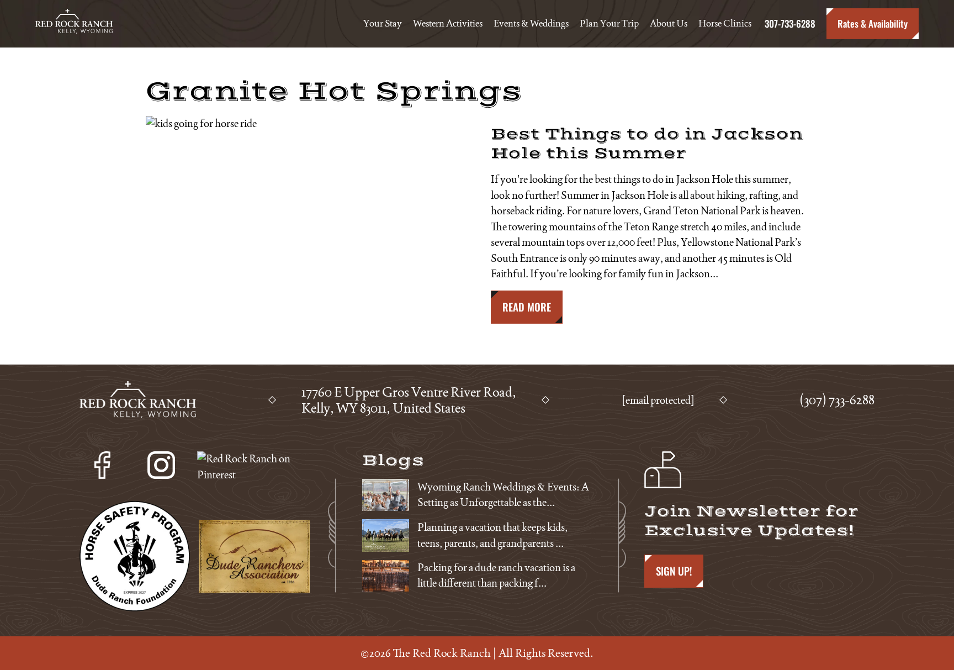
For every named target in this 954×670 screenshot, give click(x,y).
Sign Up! (674, 570)
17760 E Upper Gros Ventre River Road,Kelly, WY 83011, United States (408, 400)
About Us (668, 23)
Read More (526, 306)
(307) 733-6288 (837, 400)
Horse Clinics (724, 23)
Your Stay (382, 23)
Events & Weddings (531, 23)
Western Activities (448, 23)
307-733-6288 (788, 23)
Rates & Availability (873, 23)
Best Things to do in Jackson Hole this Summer (647, 143)
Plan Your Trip (609, 23)
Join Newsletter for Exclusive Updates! (751, 521)
